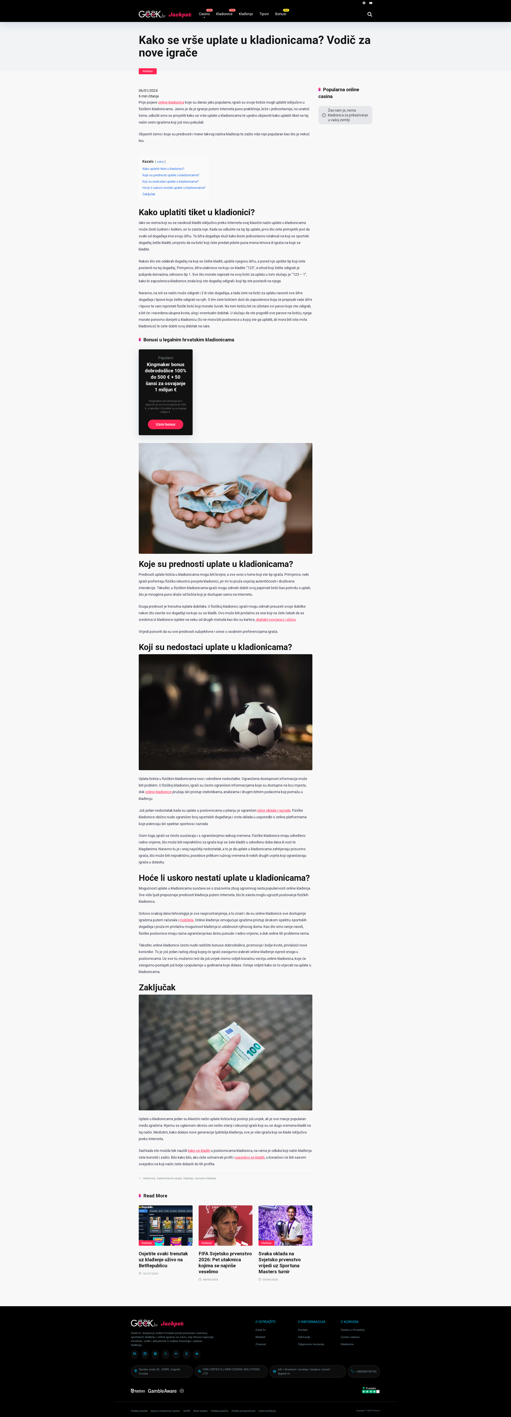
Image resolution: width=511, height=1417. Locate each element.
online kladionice (158, 792)
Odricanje (304, 1337)
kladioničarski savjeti (169, 1178)
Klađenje (246, 14)
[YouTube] (370, 3)
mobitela (186, 920)
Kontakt (303, 1329)
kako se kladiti (199, 1150)
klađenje (188, 1178)
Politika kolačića (219, 1411)
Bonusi (280, 14)
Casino (204, 14)
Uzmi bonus (165, 424)
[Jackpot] (165, 12)
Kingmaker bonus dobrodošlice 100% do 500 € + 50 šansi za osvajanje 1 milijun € (165, 377)
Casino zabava (350, 1337)
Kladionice (224, 14)
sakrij (160, 162)
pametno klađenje (205, 1178)
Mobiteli (260, 1337)
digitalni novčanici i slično (276, 619)
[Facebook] (364, 3)
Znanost (261, 1344)
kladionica (149, 1178)
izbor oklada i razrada (273, 810)
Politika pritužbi (139, 1411)
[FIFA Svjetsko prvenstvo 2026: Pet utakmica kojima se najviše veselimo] (226, 1225)
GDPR (186, 1411)
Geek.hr (261, 1329)
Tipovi (264, 14)
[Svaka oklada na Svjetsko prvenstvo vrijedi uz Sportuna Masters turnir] (285, 1225)
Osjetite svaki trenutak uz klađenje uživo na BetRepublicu (163, 1259)
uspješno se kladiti (249, 1157)
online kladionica (171, 102)
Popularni (165, 358)
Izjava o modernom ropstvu (165, 1411)
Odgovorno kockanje (311, 1344)
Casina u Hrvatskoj (352, 1329)
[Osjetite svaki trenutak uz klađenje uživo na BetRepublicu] (166, 1225)
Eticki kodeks (200, 1411)
